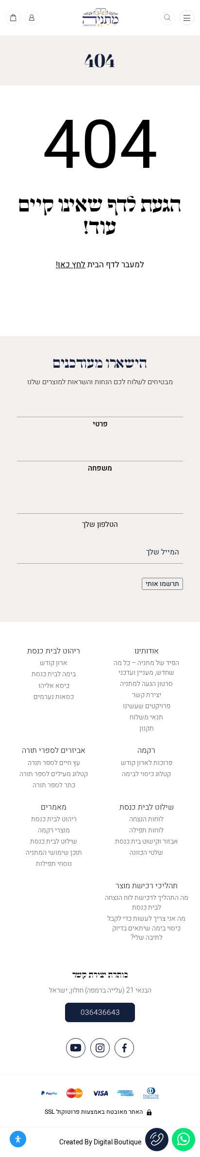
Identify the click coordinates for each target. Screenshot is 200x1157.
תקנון (146, 728)
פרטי (100, 424)
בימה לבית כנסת (54, 674)
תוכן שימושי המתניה (54, 852)
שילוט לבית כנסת (146, 807)
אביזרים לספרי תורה (53, 750)
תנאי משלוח (146, 717)
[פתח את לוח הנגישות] (18, 1139)
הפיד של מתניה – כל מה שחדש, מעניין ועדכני (146, 668)
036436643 (100, 1012)
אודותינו (146, 651)
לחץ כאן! (70, 265)
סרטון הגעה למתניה (146, 684)
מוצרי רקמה (54, 830)
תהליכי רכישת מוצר (147, 886)
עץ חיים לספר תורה (54, 763)
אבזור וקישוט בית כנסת (146, 841)
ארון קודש (53, 663)
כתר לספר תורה (54, 785)
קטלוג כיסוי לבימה (146, 774)
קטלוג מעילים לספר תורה (53, 774)
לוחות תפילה (146, 830)
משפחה (100, 468)
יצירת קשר (146, 695)
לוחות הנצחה (146, 819)
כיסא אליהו (53, 686)
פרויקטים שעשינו (146, 706)
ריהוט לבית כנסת (53, 651)
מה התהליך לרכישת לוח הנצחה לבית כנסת (146, 903)
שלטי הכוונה (146, 852)
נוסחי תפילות (54, 864)
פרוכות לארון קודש (146, 763)
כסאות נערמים (53, 697)
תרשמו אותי (162, 584)
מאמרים (54, 807)
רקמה (146, 750)
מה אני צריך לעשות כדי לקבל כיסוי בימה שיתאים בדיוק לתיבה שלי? (146, 928)
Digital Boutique (117, 1142)
